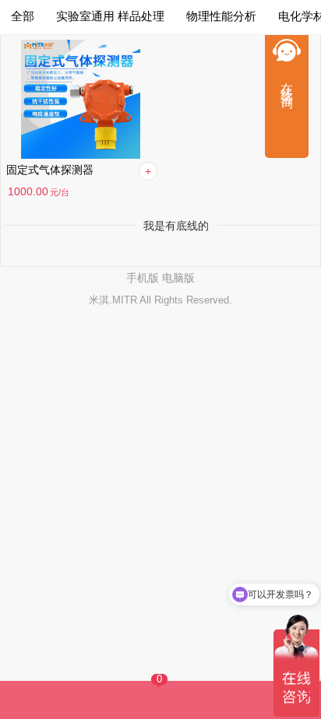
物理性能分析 (221, 16)
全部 (22, 16)
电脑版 (178, 278)
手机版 (142, 278)
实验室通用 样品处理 (110, 16)
